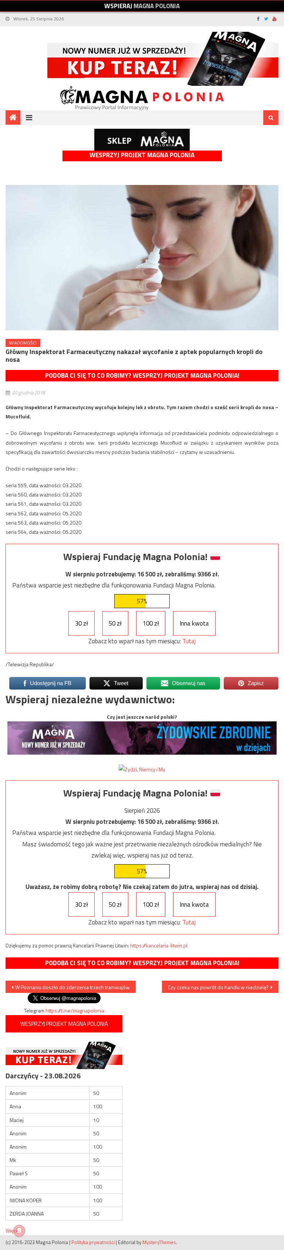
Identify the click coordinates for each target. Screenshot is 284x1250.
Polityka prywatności (93, 1242)
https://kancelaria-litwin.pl (158, 945)
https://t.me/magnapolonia (74, 1010)
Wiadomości (23, 342)
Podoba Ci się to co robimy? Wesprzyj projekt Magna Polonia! (142, 375)
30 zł (81, 623)
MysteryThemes (159, 1242)
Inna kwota (194, 623)
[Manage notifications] (19, 1231)
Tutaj (189, 641)
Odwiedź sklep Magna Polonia (142, 140)
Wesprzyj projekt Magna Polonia (142, 155)
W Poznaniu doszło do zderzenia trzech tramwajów (72, 987)
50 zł (115, 623)
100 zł (151, 623)
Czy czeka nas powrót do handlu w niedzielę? (218, 987)
